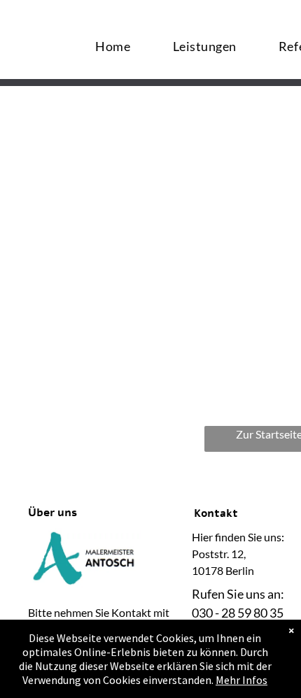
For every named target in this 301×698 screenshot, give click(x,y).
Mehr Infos (241, 680)
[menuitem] (112, 46)
